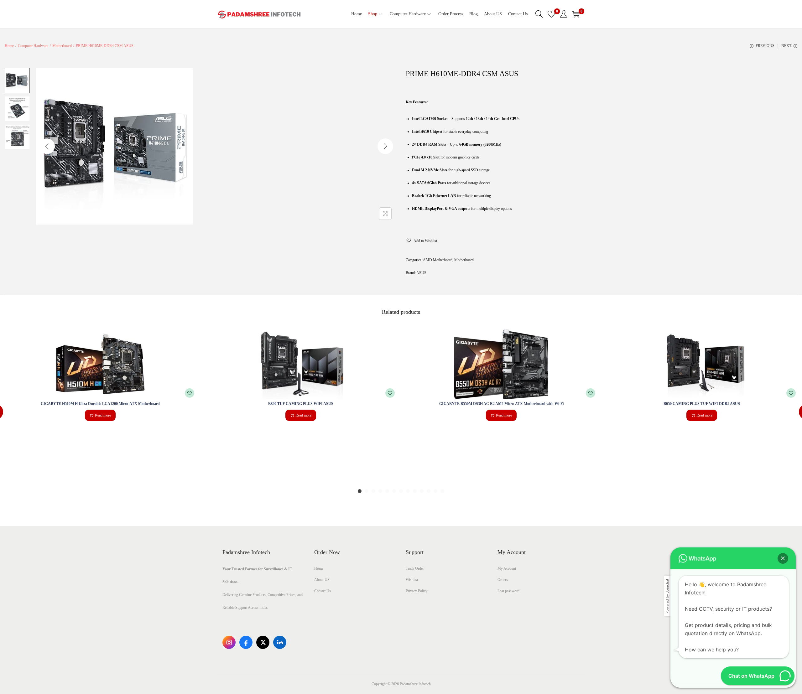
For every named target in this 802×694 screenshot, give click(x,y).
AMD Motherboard (437, 260)
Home (9, 46)
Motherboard (62, 46)
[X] (262, 642)
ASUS (421, 273)
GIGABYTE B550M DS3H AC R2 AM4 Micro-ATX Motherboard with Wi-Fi (501, 403)
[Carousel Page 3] (373, 491)
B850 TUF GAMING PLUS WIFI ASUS (300, 403)
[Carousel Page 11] (428, 491)
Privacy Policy (416, 591)
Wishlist (412, 579)
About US (322, 579)
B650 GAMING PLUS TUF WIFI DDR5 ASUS (702, 403)
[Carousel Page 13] (442, 491)
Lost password (508, 591)
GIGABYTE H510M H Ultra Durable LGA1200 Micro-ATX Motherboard (100, 403)
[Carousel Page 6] (394, 491)
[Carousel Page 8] (408, 491)
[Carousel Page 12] (435, 491)
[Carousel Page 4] (380, 491)
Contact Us (322, 591)
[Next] (385, 146)
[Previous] (47, 146)
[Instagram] (229, 642)
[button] (421, 241)
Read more (103, 415)
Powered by (667, 596)
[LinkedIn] (279, 642)
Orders (502, 579)
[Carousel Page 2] (366, 491)
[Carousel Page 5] (387, 491)
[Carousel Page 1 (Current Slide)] (360, 491)
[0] (551, 14)
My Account (506, 568)
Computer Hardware (33, 46)
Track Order (415, 568)
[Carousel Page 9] (415, 491)
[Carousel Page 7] (401, 491)
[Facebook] (246, 642)
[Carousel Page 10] (422, 491)
